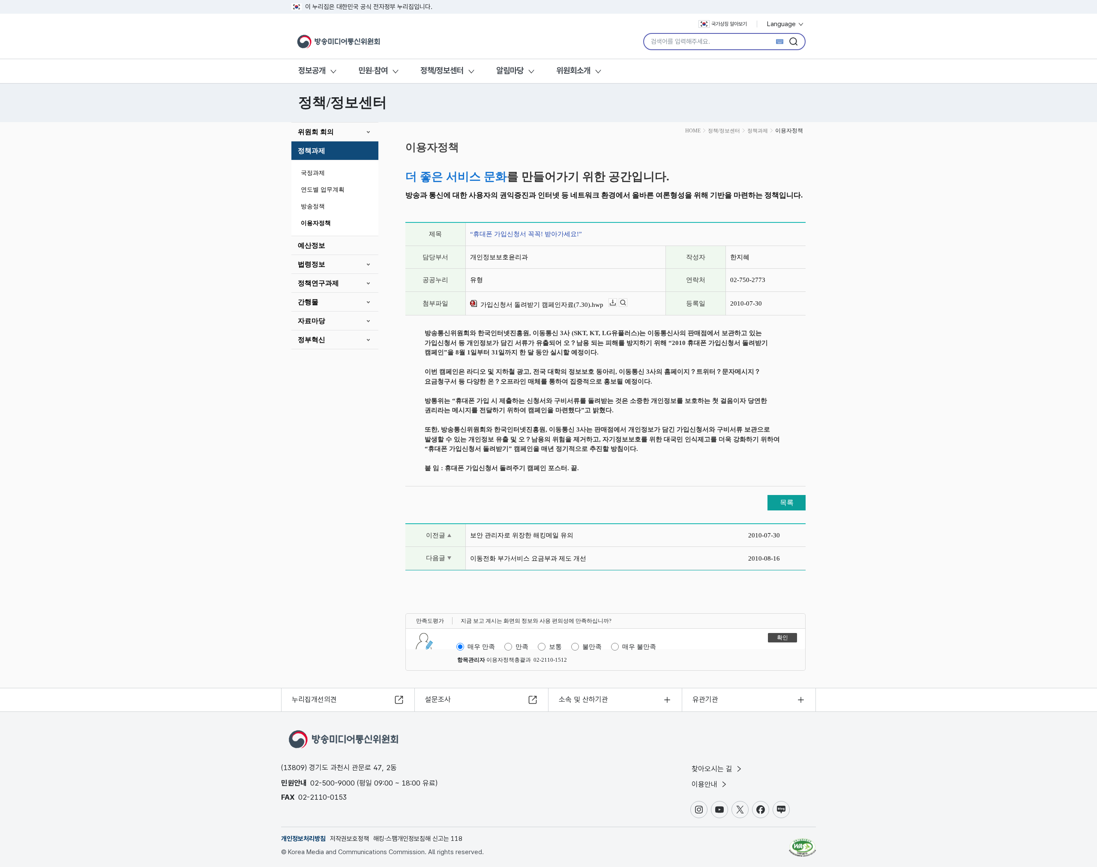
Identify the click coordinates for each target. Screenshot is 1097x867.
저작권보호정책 (349, 839)
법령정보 (311, 264)
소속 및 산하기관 (583, 699)
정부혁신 (311, 339)
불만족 (592, 646)
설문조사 (438, 699)
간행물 (308, 302)
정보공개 (312, 70)
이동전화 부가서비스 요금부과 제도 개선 (528, 558)
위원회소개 (573, 70)
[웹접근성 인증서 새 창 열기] (802, 843)
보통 (555, 646)
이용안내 (705, 784)
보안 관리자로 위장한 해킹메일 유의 (521, 535)
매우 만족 (481, 646)
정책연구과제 (318, 283)
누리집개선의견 (314, 699)
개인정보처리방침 (303, 839)
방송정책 (313, 206)
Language (782, 24)
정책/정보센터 (442, 70)
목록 (787, 502)
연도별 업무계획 (323, 189)
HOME (693, 131)
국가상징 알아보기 (729, 24)
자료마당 (311, 320)
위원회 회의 (316, 131)
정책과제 (311, 150)
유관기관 (705, 699)
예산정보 (311, 245)
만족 (522, 646)
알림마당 (510, 70)
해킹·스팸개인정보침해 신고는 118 (417, 839)
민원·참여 (373, 70)
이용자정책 (316, 223)
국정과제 (313, 173)
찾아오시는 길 (713, 769)
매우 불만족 (639, 646)
